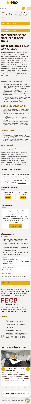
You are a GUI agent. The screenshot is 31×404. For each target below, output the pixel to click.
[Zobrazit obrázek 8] (18, 387)
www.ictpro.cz (24, 400)
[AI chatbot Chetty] (27, 400)
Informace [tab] (5, 283)
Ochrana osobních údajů (10, 14)
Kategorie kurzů (10, 13)
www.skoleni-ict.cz (16, 400)
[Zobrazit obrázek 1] (6, 387)
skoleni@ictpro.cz (6, 400)
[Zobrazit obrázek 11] (23, 387)
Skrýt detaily (6, 236)
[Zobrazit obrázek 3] (9, 387)
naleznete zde (22, 183)
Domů (3, 13)
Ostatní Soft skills (21, 13)
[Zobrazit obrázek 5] (12, 387)
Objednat (8, 197)
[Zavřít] (28, 393)
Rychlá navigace (9, 24)
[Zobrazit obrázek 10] (21, 387)
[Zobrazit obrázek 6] (14, 387)
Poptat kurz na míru (15, 226)
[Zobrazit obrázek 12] (24, 387)
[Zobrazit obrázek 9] (19, 387)
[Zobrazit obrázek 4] (11, 387)
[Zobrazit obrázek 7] (16, 387)
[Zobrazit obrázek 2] (7, 387)
